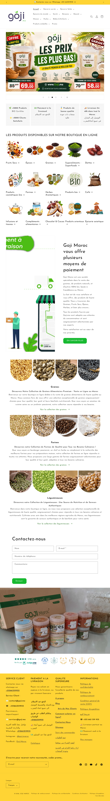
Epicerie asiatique (94, 221)
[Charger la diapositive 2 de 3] (52, 97)
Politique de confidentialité (61, 793)
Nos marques (86, 740)
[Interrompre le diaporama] (66, 97)
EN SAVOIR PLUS (75, 341)
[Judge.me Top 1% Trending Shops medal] (91, 660)
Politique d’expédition (97, 793)
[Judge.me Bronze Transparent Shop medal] (72, 660)
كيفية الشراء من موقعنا (65, 743)
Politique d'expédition (90, 709)
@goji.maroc (23, 736)
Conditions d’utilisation (80, 793)
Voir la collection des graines (53, 409)
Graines (49, 163)
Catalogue (35, 743)
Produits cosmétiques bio (14, 193)
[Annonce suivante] (103, 2)
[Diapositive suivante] (61, 97)
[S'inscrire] (45, 764)
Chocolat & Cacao (55, 221)
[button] (37, 9)
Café (87, 192)
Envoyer (19, 581)
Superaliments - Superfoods (73, 164)
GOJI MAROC (24, 793)
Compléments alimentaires (32, 222)
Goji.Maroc (21, 741)
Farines (29, 192)
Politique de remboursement (40, 793)
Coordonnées (99, 795)
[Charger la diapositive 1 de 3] (48, 97)
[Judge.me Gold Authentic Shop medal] (63, 660)
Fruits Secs (11, 163)
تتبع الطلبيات (60, 738)
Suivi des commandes (65, 733)
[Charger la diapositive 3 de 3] (56, 97)
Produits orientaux (74, 221)
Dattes (88, 163)
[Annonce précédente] (6, 2)
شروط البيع (85, 714)
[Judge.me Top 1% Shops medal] (82, 660)
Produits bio (71, 192)
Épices (29, 163)
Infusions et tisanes (12, 222)
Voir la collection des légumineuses (53, 524)
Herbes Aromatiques (52, 193)
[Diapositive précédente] (43, 97)
